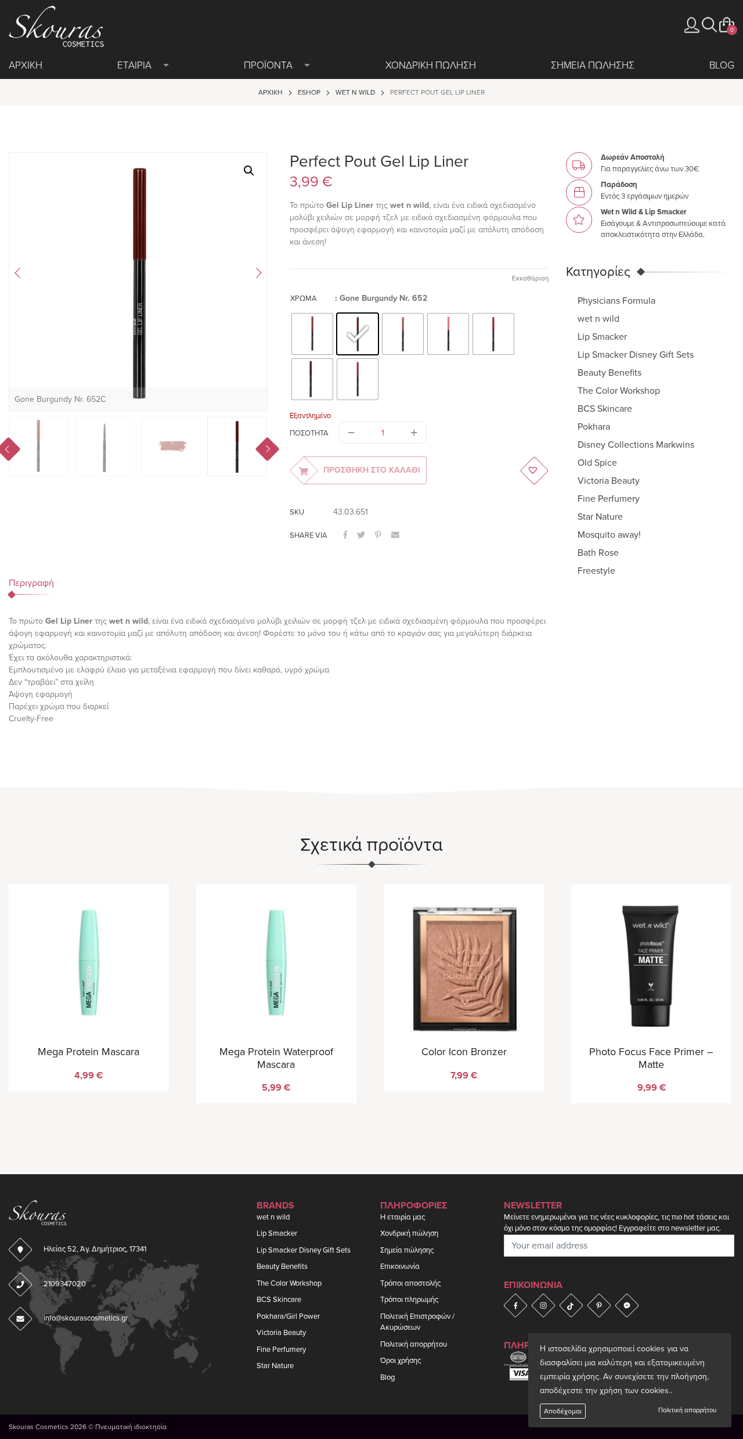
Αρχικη (25, 65)
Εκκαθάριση (530, 278)
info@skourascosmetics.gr (86, 1318)
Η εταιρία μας (402, 1217)
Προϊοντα (268, 65)
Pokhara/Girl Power (288, 1316)
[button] (709, 25)
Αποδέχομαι (563, 1411)
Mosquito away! (609, 534)
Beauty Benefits (609, 372)
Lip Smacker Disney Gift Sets (636, 354)
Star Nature (600, 516)
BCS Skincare (605, 408)
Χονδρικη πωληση (430, 65)
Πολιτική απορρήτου (687, 1410)
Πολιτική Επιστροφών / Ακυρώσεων (417, 1322)
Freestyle (596, 570)
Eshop (309, 92)
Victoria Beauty (609, 480)
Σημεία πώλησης (407, 1250)
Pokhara (594, 426)
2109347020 (65, 1284)
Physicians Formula (616, 300)
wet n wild (355, 92)
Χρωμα (303, 298)
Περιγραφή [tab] (31, 583)
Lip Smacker (602, 336)
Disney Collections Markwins (636, 444)
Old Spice (597, 462)
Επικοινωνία (400, 1266)
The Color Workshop (619, 390)
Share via (308, 535)
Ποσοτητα (309, 433)
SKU (297, 512)
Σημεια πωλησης (592, 65)
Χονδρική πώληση (409, 1233)
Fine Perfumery (609, 498)
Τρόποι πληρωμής (409, 1299)
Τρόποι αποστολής (410, 1283)
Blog (721, 65)
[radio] (312, 334)
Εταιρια (134, 65)
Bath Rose (598, 552)
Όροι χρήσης (400, 1360)
